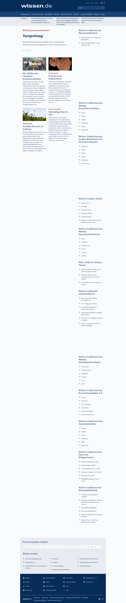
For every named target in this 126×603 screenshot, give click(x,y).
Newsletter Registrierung (54, 600)
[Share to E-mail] (24, 50)
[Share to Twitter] (30, 50)
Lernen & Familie (37, 14)
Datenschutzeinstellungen (57, 597)
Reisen (56, 14)
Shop (87, 3)
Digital (96, 14)
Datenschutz (44, 597)
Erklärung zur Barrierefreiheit (73, 597)
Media (96, 3)
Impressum (37, 597)
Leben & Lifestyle (86, 14)
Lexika (102, 14)
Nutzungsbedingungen (40, 600)
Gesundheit (49, 14)
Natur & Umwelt (66, 14)
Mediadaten (85, 597)
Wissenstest (25, 14)
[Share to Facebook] (27, 50)
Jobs (92, 3)
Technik (76, 14)
